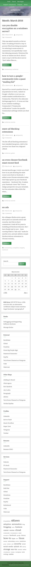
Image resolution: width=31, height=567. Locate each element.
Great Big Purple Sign (10, 350)
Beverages (20, 1)
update (13, 153)
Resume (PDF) (8, 449)
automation (17, 524)
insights (21, 247)
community (6, 533)
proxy (4, 544)
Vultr (5, 364)
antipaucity (15, 10)
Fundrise (6, 347)
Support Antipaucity (9, 4)
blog (23, 524)
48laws (15, 520)
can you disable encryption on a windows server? (15, 28)
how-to (7, 538)
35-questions (6, 521)
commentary (8, 69)
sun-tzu (14, 549)
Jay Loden (6, 390)
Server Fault (7, 419)
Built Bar (6, 488)
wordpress (18, 552)
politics (17, 541)
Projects (19, 4)
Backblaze (6, 340)
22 (12, 286)
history (23, 535)
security (17, 544)
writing (5, 554)
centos (11, 530)
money (5, 541)
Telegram (6, 430)
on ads (5, 207)
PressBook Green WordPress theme (19, 565)
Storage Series (8, 327)
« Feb (5, 292)
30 (15, 289)
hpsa (13, 538)
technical (15, 69)
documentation (14, 533)
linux (21, 538)
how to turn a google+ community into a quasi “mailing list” (14, 79)
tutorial (13, 122)
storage (6, 549)
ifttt (17, 538)
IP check (6, 465)
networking (11, 541)
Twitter (5, 433)
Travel (14, 1)
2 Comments (8, 37)
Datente (6, 462)
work (23, 552)
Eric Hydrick (7, 386)
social (24, 544)
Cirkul (5, 343)
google (18, 535)
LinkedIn (6, 416)
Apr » (26, 292)
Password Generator (10, 353)
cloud (18, 530)
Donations (6, 495)
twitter (24, 549)
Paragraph (6, 393)
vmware (13, 552)
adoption (7, 524)
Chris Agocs (7, 383)
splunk (16, 546)
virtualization (6, 552)
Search (5, 261)
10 (19, 281)
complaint (16, 247)
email (19, 533)
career (6, 530)
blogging (7, 527)
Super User (7, 426)
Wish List (6, 367)
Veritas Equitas (8, 403)
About (26, 4)
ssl (21, 546)
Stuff (8, 1)
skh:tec (5, 397)
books (13, 527)
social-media (8, 546)
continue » (7, 65)
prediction (23, 541)
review (9, 544)
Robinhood (7, 505)
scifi (12, 544)
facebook (12, 535)
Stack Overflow (8, 423)
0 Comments (8, 137)
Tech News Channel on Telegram (14, 360)
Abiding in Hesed (9, 380)
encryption (6, 535)
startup (24, 546)
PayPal (5, 357)
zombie (11, 554)
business (18, 527)
